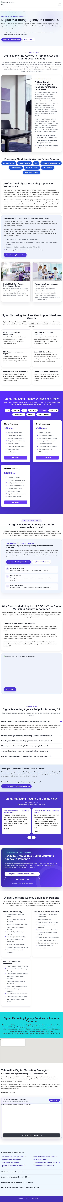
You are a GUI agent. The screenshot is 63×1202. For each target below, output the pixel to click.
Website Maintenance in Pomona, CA (43, 1165)
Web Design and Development (51, 163)
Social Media (53, 410)
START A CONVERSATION (11, 39)
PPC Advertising (47, 167)
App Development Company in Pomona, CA (14, 1156)
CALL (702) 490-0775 (22, 879)
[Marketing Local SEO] (8, 3)
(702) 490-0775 (28, 39)
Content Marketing (24, 163)
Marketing (43, 410)
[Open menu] (60, 4)
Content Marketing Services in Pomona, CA (45, 1156)
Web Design (33, 410)
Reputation (31, 414)
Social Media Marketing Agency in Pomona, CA (46, 1162)
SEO (36, 163)
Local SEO (16, 410)
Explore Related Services (41, 562)
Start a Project (9, 689)
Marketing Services (8, 163)
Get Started (15, 457)
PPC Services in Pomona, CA (41, 1159)
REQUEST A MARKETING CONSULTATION (16, 786)
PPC (24, 410)
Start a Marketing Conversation (15, 255)
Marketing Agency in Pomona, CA (11, 1159)
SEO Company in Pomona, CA (10, 1162)
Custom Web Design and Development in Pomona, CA (13, 1166)
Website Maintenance (32, 167)
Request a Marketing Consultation (18, 562)
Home (2, 9)
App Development (16, 167)
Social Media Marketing (31, 172)
